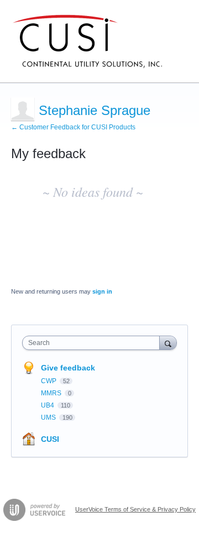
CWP (49, 381)
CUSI (50, 439)
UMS (49, 417)
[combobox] (93, 343)
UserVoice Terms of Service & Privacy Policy (135, 509)
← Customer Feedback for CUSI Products (73, 127)
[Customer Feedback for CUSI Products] (87, 41)
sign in (102, 291)
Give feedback (68, 367)
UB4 (48, 405)
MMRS (52, 393)
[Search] (168, 342)
